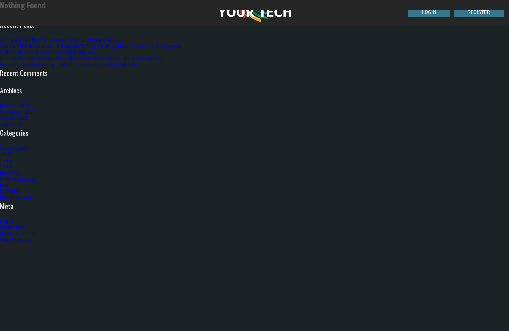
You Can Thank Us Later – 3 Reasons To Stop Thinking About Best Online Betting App (91, 46)
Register (478, 12)
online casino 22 (17, 179)
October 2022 (14, 105)
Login (429, 12)
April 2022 (11, 124)
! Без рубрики (14, 147)
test (4, 185)
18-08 (6, 154)
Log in (6, 221)
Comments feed (17, 233)
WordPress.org (16, 239)
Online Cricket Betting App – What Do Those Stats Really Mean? (67, 64)
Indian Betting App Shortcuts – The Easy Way (48, 52)
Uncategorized (15, 197)
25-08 (6, 166)
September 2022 (17, 111)
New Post (10, 172)
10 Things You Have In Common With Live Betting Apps (59, 39)
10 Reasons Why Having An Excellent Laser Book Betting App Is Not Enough (81, 58)
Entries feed (12, 227)
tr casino (9, 191)
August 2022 (14, 118)
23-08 (6, 160)
